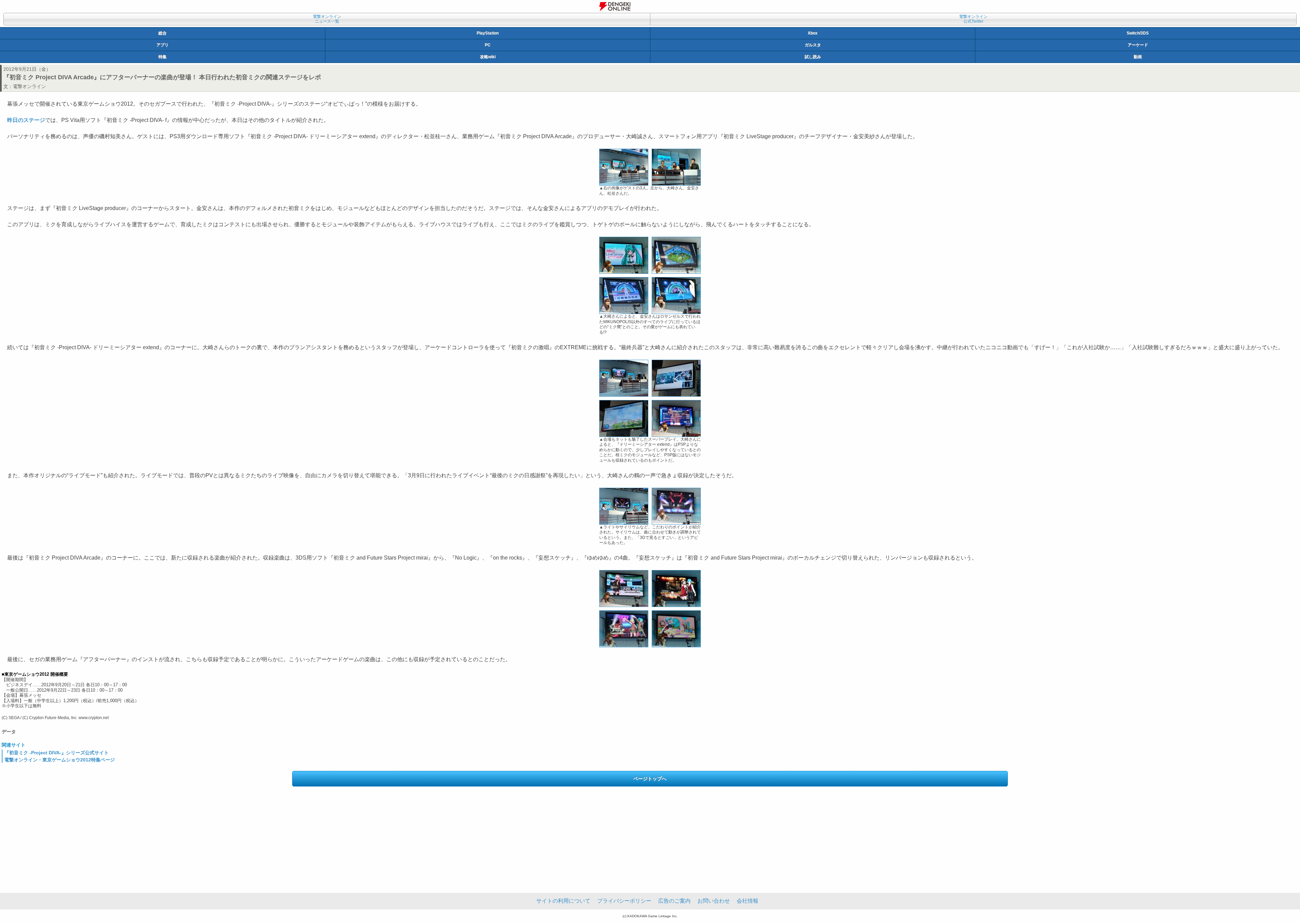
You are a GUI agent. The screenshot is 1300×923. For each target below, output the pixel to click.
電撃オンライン (29, 86)
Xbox (813, 33)
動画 (1138, 57)
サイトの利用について (563, 901)
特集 (162, 57)
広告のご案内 (674, 901)
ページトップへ (650, 778)
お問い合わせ (713, 901)
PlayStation (488, 33)
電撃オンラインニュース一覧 (327, 19)
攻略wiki (488, 57)
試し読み (813, 57)
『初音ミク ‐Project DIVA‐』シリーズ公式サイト (56, 752)
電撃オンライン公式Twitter (973, 19)
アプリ (162, 45)
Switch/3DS (1138, 33)
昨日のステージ (26, 120)
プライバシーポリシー (624, 901)
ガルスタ (813, 45)
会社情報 (747, 901)
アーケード (1138, 45)
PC (488, 45)
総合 (162, 33)
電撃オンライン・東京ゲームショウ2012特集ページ (59, 759)
